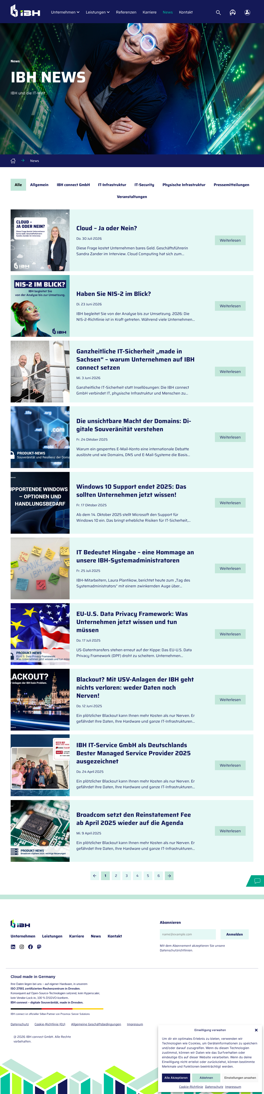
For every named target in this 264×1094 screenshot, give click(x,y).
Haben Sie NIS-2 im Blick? (113, 294)
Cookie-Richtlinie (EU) (50, 1024)
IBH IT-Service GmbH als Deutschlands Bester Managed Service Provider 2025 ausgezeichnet (133, 753)
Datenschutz (214, 1086)
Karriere (76, 936)
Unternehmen (23, 936)
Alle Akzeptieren (176, 1078)
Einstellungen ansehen (240, 1078)
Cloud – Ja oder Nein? (106, 228)
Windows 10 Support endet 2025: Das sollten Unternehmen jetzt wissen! (131, 491)
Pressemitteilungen (231, 185)
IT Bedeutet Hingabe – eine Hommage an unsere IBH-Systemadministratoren (135, 556)
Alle (18, 185)
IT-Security (144, 185)
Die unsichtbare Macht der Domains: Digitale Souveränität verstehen (133, 425)
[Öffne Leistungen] (108, 12)
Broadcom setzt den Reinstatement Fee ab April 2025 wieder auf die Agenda (133, 819)
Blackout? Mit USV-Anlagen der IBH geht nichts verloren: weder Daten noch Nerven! (135, 687)
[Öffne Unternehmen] (78, 12)
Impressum (233, 1086)
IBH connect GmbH (73, 185)
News (96, 936)
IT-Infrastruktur (112, 185)
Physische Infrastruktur (184, 185)
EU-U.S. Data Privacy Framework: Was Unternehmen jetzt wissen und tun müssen (132, 622)
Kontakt (115, 936)
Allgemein (39, 185)
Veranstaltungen (132, 197)
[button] (256, 1030)
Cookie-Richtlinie (191, 1086)
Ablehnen (206, 1078)
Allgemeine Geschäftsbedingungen (96, 1024)
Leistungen (52, 936)
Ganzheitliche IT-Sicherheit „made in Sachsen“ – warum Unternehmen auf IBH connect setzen (135, 359)
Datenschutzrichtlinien (176, 950)
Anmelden (234, 934)
